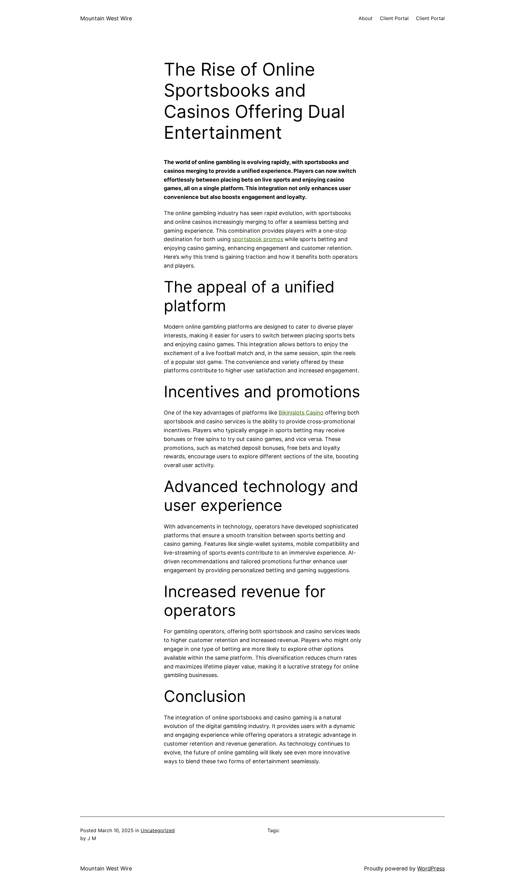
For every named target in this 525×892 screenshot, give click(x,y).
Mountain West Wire (106, 18)
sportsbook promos (257, 239)
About (365, 18)
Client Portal (394, 18)
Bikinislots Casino (301, 412)
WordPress (431, 868)
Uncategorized (158, 830)
